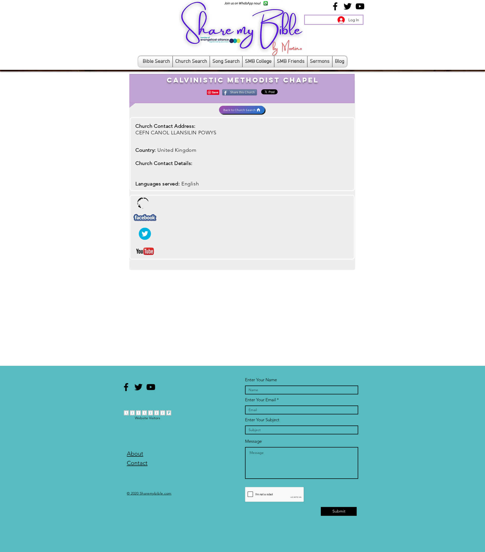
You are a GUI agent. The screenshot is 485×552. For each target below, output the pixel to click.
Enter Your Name (261, 380)
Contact (137, 463)
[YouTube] (360, 6)
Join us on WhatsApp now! (242, 3)
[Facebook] (335, 6)
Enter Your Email (260, 400)
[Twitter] (347, 6)
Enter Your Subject (262, 420)
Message (253, 441)
